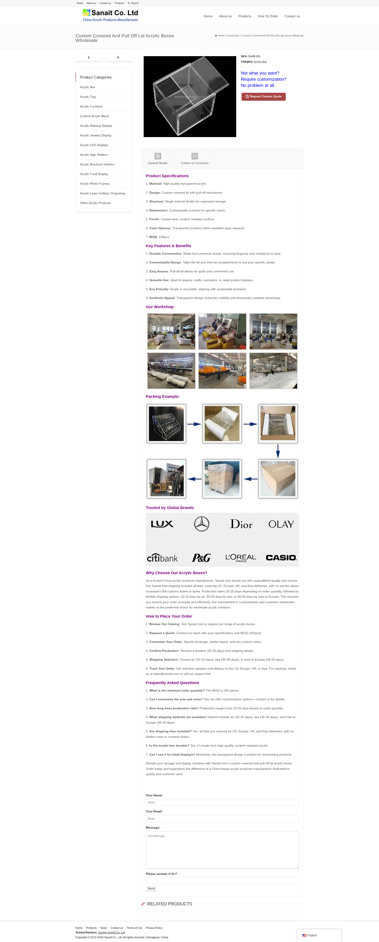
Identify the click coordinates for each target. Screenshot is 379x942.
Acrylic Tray (88, 96)
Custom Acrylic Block (94, 116)
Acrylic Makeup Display (96, 125)
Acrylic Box (260, 61)
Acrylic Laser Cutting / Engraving (102, 193)
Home (80, 3)
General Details (158, 163)
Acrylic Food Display (94, 174)
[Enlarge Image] (190, 56)
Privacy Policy (154, 927)
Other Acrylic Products (95, 203)
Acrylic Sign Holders (94, 154)
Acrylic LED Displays (94, 145)
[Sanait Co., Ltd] (110, 16)
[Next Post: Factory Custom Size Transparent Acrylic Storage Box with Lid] (118, 58)
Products (119, 3)
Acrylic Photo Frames (95, 183)
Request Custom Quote (265, 96)
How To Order (268, 16)
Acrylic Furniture (91, 106)
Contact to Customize (195, 163)
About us (91, 3)
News (103, 927)
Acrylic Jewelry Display (95, 135)
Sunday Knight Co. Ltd (111, 932)
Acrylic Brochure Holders (97, 164)
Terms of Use (134, 927)
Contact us (105, 3)
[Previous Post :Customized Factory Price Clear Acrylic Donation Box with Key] (89, 58)
